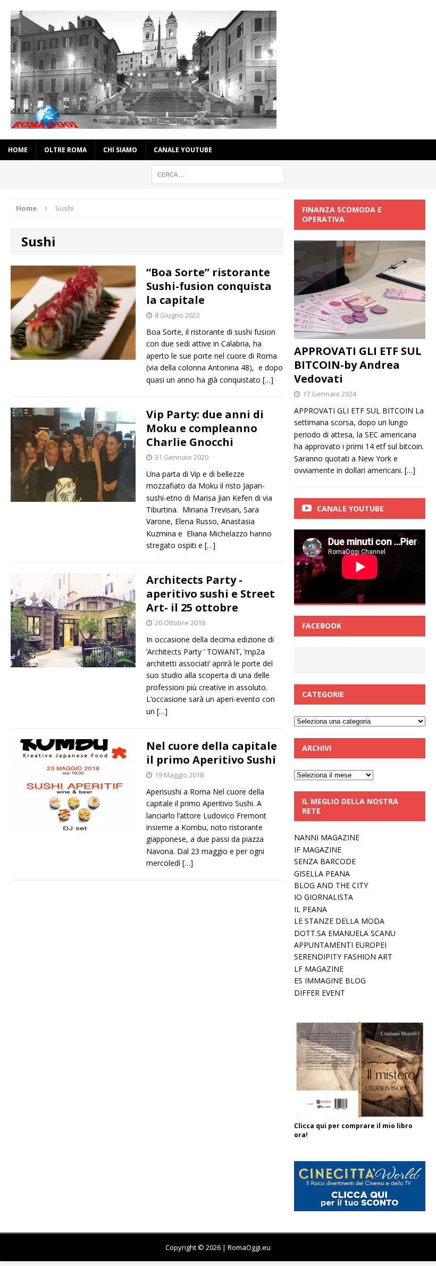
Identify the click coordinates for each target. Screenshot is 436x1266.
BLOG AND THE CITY (331, 885)
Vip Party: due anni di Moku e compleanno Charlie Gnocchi (205, 428)
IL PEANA (310, 909)
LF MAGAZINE (318, 969)
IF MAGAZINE (317, 850)
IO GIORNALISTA (323, 897)
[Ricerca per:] (218, 174)
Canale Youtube (350, 508)
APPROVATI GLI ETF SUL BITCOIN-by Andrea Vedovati (358, 365)
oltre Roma (65, 149)
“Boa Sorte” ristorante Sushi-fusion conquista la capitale (209, 286)
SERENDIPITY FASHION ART (343, 956)
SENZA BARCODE (325, 861)
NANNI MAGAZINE (326, 837)
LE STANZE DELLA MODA (339, 921)
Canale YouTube (183, 149)
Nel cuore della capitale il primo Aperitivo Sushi (211, 753)
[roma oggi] (218, 69)
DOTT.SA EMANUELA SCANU (345, 933)
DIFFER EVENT (319, 993)
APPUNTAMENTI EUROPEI (340, 945)
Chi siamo (120, 149)
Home (18, 149)
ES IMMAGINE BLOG (330, 980)
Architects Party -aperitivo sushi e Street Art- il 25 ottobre (210, 594)
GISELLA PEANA (322, 873)
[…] (268, 380)
